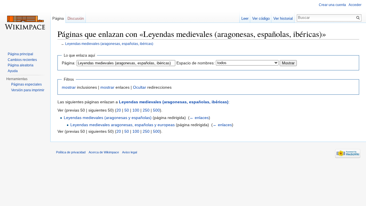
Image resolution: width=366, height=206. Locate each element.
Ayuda (13, 71)
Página (58, 18)
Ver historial (283, 18)
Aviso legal (129, 152)
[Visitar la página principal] (25, 23)
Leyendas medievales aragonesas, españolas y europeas (122, 124)
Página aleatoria (20, 65)
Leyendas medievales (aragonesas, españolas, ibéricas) (109, 43)
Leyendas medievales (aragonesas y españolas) (108, 117)
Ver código (261, 18)
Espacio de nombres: (195, 63)
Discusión (75, 18)
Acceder (355, 5)
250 (146, 110)
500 (156, 110)
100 (135, 110)
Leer (244, 18)
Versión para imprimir (27, 90)
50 (126, 110)
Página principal (20, 54)
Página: (68, 63)
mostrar (69, 87)
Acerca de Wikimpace (104, 152)
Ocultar (139, 87)
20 (118, 110)
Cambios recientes (22, 60)
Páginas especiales (26, 84)
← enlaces (199, 117)
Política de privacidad (70, 152)
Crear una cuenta (332, 5)
